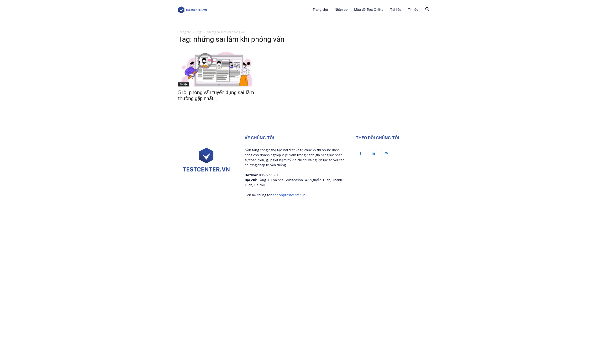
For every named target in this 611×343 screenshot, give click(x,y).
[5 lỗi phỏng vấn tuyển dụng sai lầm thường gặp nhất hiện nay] (216, 67)
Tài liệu (395, 9)
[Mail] (386, 153)
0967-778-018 (269, 175)
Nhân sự (341, 9)
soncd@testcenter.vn (289, 195)
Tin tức (413, 9)
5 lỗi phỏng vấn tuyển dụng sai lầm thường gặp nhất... (216, 95)
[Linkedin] (373, 153)
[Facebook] (360, 153)
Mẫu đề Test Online (369, 9)
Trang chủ (320, 9)
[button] (427, 10)
